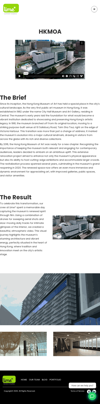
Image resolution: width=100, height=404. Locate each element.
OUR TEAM (34, 379)
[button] (94, 9)
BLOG (44, 379)
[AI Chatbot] (92, 396)
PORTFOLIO (55, 379)
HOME (24, 379)
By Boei (92, 402)
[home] (11, 9)
